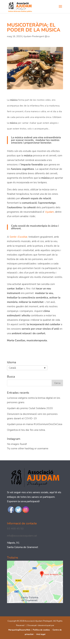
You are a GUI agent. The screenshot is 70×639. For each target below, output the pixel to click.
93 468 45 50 (15, 528)
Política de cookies (41, 629)
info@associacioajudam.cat (22, 536)
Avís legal (40, 634)
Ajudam (49, 212)
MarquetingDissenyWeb (19, 629)
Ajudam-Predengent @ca (36, 36)
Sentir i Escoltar (18, 237)
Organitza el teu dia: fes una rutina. (26, 430)
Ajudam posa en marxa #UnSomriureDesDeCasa (34, 424)
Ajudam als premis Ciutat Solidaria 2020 (30, 408)
